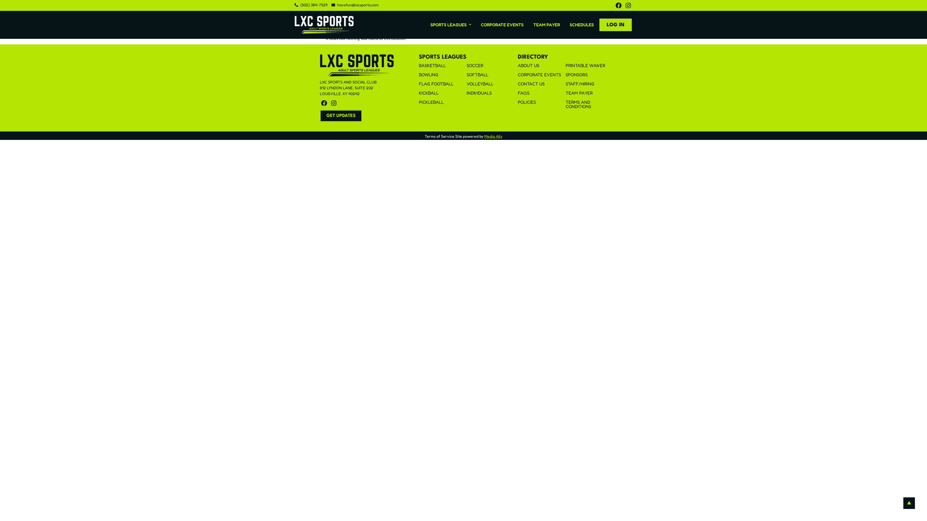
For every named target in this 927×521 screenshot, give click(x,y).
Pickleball (431, 102)
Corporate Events (502, 24)
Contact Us (531, 83)
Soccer (475, 65)
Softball (477, 74)
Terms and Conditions (578, 104)
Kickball (429, 93)
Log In (616, 24)
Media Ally (493, 136)
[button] (451, 24)
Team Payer (546, 24)
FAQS (523, 93)
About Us (528, 65)
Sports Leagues (448, 24)
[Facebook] (618, 5)
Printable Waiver (585, 65)
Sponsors (577, 74)
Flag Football (436, 83)
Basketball (432, 65)
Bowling (428, 74)
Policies (527, 102)
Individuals (479, 93)
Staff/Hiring (580, 83)
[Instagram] (628, 5)
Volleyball (480, 83)
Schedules (582, 24)
